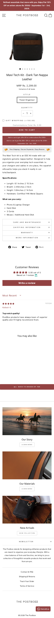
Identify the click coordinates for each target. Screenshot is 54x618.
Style (26, 94)
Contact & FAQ (27, 572)
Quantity (27, 107)
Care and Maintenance (27, 222)
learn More (27, 444)
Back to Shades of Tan (29, 386)
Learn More (27, 489)
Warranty (27, 232)
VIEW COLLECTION (27, 533)
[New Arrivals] (27, 510)
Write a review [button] (27, 283)
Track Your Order (27, 581)
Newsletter (26, 541)
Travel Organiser (27, 100)
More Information (27, 238)
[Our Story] (27, 421)
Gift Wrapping (20, 120)
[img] (8, 304)
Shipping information (27, 227)
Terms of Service (27, 586)
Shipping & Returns (27, 576)
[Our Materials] (27, 465)
